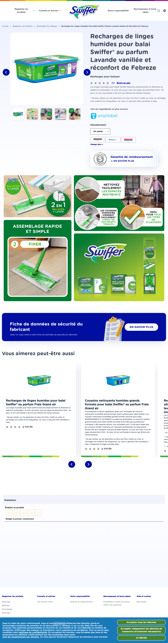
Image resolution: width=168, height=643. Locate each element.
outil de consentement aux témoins (20, 637)
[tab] (18, 114)
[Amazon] (97, 139)
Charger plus (95, 144)
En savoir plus (141, 327)
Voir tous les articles (45, 602)
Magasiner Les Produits (22, 26)
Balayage (5, 605)
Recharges (6, 613)
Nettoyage (6, 602)
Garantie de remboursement (81, 602)
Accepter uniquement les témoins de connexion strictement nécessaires (141, 630)
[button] (21, 12)
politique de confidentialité (33, 632)
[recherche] (158, 10)
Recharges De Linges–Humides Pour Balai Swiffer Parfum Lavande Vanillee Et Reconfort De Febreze (104, 26)
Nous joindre (141, 602)
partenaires (59, 623)
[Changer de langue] (164, 10)
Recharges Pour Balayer (47, 26)
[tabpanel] (46, 69)
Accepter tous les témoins (141, 622)
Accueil (5, 26)
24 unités (98, 131)
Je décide (141, 638)
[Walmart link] (113, 139)
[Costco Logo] (128, 139)
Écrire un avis (123, 83)
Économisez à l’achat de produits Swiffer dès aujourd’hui (116, 603)
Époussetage (7, 609)
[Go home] (84, 12)
